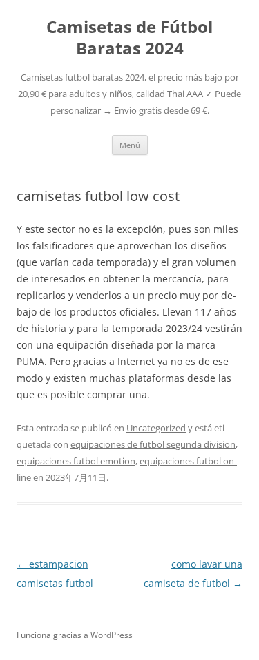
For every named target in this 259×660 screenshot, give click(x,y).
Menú (129, 145)
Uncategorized (156, 428)
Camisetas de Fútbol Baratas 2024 (129, 38)
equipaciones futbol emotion (76, 461)
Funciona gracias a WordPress (75, 635)
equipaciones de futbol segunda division (153, 444)
